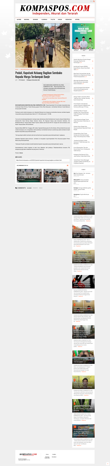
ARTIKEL (77, 19)
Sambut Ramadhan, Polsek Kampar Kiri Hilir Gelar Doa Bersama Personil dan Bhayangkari (29, 177)
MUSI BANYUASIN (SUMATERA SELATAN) (30, 69)
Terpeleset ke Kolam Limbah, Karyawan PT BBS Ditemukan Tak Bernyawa (83, 360)
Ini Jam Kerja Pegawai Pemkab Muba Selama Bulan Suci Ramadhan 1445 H (55, 178)
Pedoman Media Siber (47, 457)
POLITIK (53, 19)
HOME (19, 19)
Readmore (88, 220)
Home (16, 69)
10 (75, 427)
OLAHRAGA (44, 19)
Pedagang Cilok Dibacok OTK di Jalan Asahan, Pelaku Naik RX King (83, 408)
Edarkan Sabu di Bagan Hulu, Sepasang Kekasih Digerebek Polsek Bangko (83, 309)
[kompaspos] (55, 16)
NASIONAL (26, 19)
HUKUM (60, 19)
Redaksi (54, 454)
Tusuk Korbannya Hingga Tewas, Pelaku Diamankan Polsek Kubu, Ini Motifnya (82, 284)
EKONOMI (35, 19)
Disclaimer (54, 456)
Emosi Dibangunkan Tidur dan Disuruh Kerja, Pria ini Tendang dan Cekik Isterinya (83, 385)
